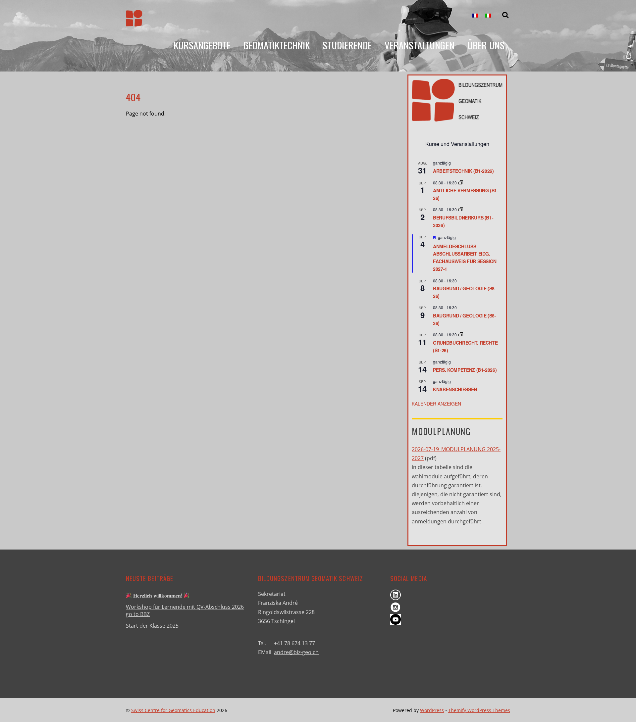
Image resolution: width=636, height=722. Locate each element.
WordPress (432, 710)
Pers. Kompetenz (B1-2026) (465, 369)
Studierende (347, 45)
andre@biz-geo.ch (296, 652)
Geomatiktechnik (276, 45)
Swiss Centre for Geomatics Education (173, 710)
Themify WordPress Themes (479, 710)
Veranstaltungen (419, 45)
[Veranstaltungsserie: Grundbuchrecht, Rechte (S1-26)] (460, 334)
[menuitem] (475, 15)
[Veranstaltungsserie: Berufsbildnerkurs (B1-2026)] (460, 209)
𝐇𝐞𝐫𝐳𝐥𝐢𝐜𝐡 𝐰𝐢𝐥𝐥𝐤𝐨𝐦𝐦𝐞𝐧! (158, 595)
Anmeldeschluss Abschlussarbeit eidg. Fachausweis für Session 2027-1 (465, 257)
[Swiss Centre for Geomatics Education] (134, 21)
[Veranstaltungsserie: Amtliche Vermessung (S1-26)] (460, 182)
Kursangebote (202, 45)
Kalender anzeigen (436, 403)
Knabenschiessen (455, 389)
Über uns (485, 45)
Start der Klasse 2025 (152, 625)
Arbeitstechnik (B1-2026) (463, 171)
